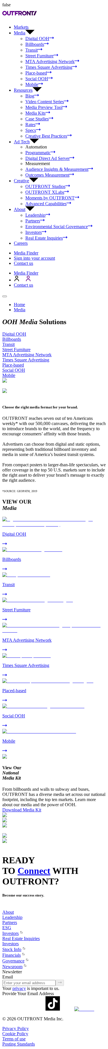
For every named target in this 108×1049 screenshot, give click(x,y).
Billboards (34, 44)
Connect (34, 871)
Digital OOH (37, 38)
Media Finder (26, 252)
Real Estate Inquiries (44, 238)
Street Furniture (39, 55)
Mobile (31, 84)
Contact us (23, 263)
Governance (13, 960)
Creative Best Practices (46, 136)
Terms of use (14, 1038)
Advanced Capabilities (46, 203)
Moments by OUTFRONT (50, 197)
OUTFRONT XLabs (44, 192)
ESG (6, 927)
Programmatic (38, 152)
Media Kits (35, 113)
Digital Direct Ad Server (47, 158)
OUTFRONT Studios (45, 186)
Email (7, 976)
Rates (30, 124)
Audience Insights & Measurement (56, 169)
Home (19, 304)
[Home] (4, 907)
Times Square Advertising (48, 67)
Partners (32, 220)
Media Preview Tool (43, 107)
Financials (11, 955)
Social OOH (36, 78)
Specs (30, 130)
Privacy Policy (15, 1028)
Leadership (35, 215)
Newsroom (12, 966)
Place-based (36, 73)
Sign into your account (34, 258)
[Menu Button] (4, 296)
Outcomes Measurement (47, 175)
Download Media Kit (21, 809)
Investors (33, 232)
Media (19, 309)
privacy (19, 988)
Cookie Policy (15, 1033)
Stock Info (11, 949)
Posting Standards (18, 1044)
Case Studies (37, 118)
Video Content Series (44, 101)
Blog (29, 95)
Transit (31, 50)
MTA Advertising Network (50, 61)
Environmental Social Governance (56, 226)
